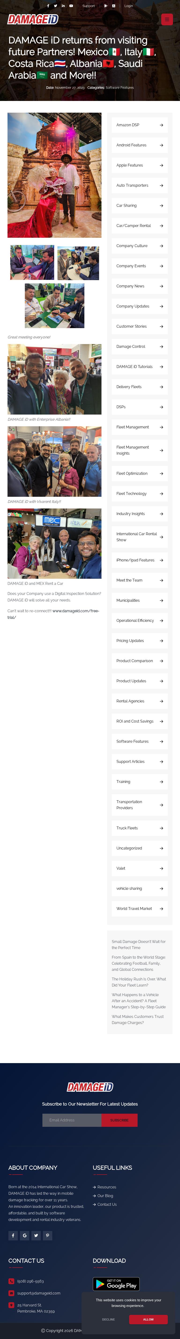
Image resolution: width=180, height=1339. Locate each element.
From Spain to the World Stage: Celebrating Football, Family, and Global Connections (139, 963)
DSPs (121, 407)
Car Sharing (126, 205)
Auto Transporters (132, 185)
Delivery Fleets (129, 387)
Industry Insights (130, 514)
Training (123, 781)
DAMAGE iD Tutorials (134, 366)
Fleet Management (132, 427)
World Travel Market (134, 908)
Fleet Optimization (131, 473)
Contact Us (107, 1204)
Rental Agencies (130, 701)
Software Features (120, 87)
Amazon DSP (127, 125)
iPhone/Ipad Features (135, 560)
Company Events (131, 266)
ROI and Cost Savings (135, 721)
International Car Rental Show (136, 537)
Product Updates (131, 681)
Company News (130, 286)
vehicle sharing (129, 888)
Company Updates (132, 306)
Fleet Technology (131, 493)
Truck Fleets (127, 828)
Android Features (131, 145)
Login (128, 6)
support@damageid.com (38, 1293)
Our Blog (105, 1196)
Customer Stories (131, 326)
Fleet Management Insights (132, 450)
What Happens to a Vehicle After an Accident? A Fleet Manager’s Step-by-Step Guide (139, 1001)
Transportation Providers (129, 805)
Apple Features (129, 165)
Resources (107, 1187)
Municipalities (128, 600)
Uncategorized (129, 848)
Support (88, 6)
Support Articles (130, 761)
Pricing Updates (130, 640)
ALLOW (148, 1319)
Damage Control (130, 346)
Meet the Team (129, 580)
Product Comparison (134, 661)
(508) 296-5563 (30, 1281)
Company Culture (131, 246)
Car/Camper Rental (133, 225)
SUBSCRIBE (119, 1120)
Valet (120, 868)
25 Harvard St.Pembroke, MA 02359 (36, 1308)
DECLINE (108, 1319)
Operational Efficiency (135, 620)
